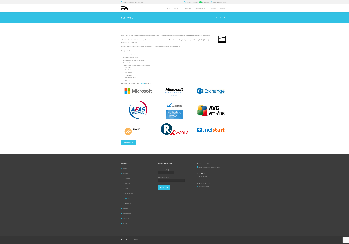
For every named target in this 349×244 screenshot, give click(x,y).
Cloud (126, 188)
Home (168, 8)
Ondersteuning (200, 8)
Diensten (176, 8)
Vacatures (212, 8)
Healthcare (128, 203)
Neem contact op (128, 142)
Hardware (128, 183)
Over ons (188, 8)
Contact (223, 8)
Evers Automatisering (127, 240)
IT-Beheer (127, 178)
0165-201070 (197, 2)
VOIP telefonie (129, 193)
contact (142, 83)
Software (127, 198)
